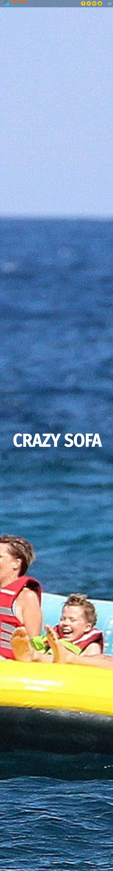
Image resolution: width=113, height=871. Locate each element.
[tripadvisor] (94, 3)
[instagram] (89, 3)
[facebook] (83, 3)
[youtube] (100, 3)
